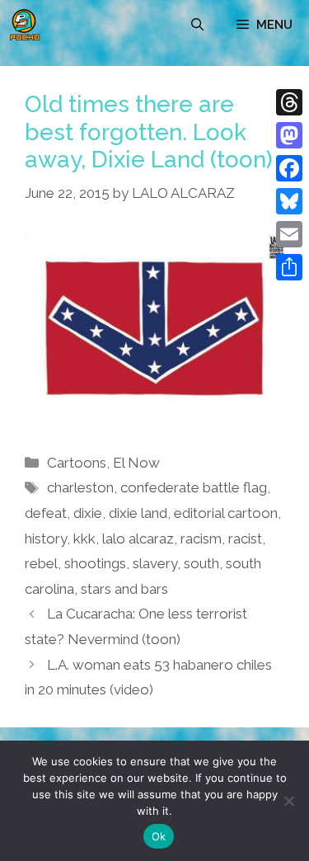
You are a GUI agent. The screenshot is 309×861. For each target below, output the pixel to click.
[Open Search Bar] (197, 24)
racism (201, 538)
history (46, 538)
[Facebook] (289, 168)
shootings (95, 563)
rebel (41, 563)
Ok (159, 836)
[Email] (289, 234)
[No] (288, 801)
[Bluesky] (289, 201)
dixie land (138, 513)
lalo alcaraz (138, 538)
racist (245, 538)
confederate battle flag (193, 487)
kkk (84, 538)
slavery (155, 563)
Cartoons (76, 462)
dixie (87, 513)
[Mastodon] (289, 135)
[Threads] (289, 102)
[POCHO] (24, 24)
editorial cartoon (226, 513)
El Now (136, 462)
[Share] (289, 267)
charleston (80, 487)
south (201, 563)
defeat (46, 513)
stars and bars (124, 589)
